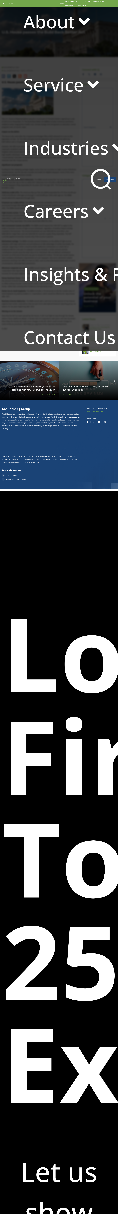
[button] (101, 179)
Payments (69, 5)
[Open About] (84, 21)
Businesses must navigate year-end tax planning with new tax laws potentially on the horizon (33, 389)
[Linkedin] (9, 3)
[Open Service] (93, 84)
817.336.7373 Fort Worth (94, 2)
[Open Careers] (98, 211)
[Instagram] (12, 3)
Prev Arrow (6, 380)
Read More (50, 394)
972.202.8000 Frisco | (72, 2)
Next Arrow (111, 380)
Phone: (61, 3)
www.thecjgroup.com (95, 411)
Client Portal (81, 5)
